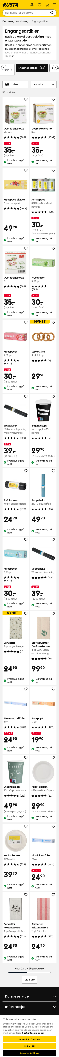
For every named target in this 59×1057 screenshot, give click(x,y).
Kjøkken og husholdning (15, 21)
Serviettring (38, 353)
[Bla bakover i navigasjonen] (3, 67)
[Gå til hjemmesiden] (11, 5)
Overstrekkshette (14, 130)
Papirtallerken (42, 788)
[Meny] (54, 5)
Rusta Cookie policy (33, 1032)
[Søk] (52, 12)
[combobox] (26, 12)
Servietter (13, 644)
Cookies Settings (29, 1053)
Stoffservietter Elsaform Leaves (40, 648)
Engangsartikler (31, 68)
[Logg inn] (32, 5)
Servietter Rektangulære (14, 927)
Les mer (9, 56)
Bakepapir (37, 720)
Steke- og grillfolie (14, 720)
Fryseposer (38, 279)
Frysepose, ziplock (14, 201)
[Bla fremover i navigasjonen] (55, 67)
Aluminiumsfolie (40, 857)
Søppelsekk (15, 429)
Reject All (29, 1046)
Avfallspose (41, 203)
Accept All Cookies (29, 1039)
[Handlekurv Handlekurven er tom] (47, 5)
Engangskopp (40, 429)
